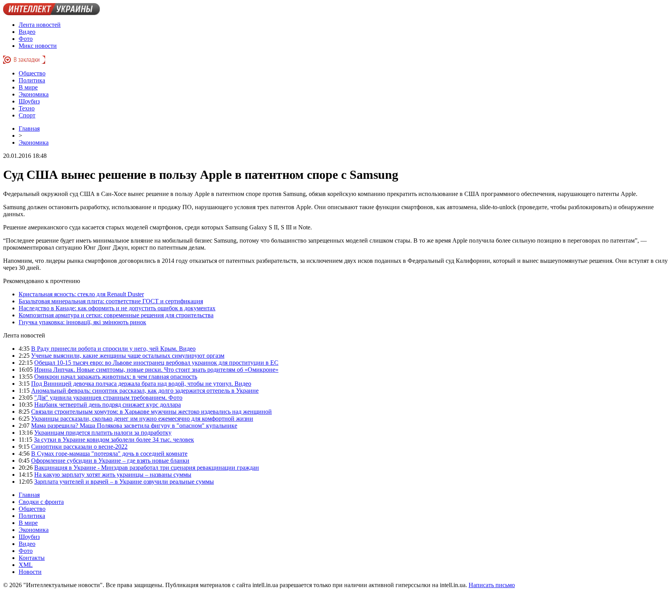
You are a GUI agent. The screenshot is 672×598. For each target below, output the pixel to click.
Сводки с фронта (41, 501)
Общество (32, 73)
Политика (32, 80)
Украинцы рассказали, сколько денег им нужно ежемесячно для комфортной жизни (142, 418)
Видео (27, 31)
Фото (26, 38)
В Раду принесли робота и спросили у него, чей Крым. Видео (113, 348)
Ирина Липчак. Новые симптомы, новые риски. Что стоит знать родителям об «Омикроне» (156, 369)
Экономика (34, 94)
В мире (28, 87)
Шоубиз (29, 101)
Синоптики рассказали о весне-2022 (79, 446)
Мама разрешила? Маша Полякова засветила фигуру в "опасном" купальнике (134, 425)
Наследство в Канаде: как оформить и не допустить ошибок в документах (117, 308)
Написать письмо (492, 585)
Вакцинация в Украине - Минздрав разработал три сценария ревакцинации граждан (146, 467)
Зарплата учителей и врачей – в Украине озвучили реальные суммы (124, 481)
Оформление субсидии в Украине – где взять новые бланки (110, 460)
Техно (27, 108)
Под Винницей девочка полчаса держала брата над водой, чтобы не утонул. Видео (141, 383)
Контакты (32, 557)
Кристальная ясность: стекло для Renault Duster (81, 294)
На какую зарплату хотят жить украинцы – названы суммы (112, 474)
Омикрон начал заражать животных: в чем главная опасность (115, 376)
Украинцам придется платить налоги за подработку (103, 432)
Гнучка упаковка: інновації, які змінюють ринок (82, 322)
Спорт (27, 115)
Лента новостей (40, 24)
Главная (29, 128)
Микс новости (38, 45)
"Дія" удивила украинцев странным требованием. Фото (108, 397)
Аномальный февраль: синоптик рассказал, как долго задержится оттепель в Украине (145, 390)
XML (26, 564)
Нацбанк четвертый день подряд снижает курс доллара (107, 404)
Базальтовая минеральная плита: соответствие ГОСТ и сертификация (111, 301)
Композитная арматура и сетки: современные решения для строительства (116, 315)
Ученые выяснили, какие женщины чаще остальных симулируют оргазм (127, 355)
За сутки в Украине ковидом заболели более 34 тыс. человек (114, 439)
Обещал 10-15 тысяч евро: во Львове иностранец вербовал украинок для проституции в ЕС (156, 362)
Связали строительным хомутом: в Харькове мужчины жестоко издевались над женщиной (151, 411)
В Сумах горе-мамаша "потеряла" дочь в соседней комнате (109, 453)
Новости (30, 571)
